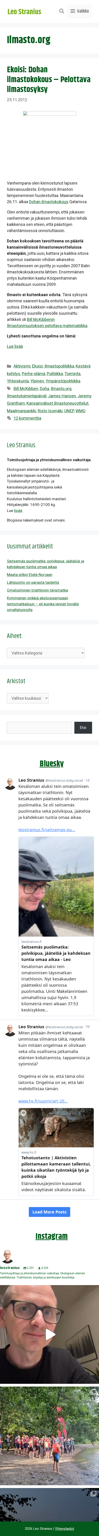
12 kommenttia (27, 418)
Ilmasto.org (61, 388)
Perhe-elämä (33, 373)
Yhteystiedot (64, 1529)
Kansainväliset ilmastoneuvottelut (57, 403)
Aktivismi (22, 366)
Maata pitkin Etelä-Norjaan (29, 574)
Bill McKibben (26, 388)
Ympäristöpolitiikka (63, 381)
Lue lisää (15, 346)
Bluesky (52, 764)
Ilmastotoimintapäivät (27, 395)
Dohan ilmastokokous (48, 201)
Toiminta (72, 373)
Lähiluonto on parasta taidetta (33, 582)
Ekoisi (37, 366)
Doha (44, 388)
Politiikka (55, 373)
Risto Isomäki (50, 410)
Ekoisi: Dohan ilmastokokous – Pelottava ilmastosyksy (48, 80)
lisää (18, 510)
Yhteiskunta (18, 381)
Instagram (51, 1236)
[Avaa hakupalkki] (61, 11)
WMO (80, 410)
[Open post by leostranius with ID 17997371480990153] (49, 1334)
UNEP (69, 410)
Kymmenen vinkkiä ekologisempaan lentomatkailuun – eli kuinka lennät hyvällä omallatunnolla (43, 604)
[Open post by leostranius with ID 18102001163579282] (49, 1436)
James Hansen (62, 395)
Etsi (83, 727)
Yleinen (37, 381)
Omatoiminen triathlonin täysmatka (37, 590)
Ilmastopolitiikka (59, 366)
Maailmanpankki (21, 410)
